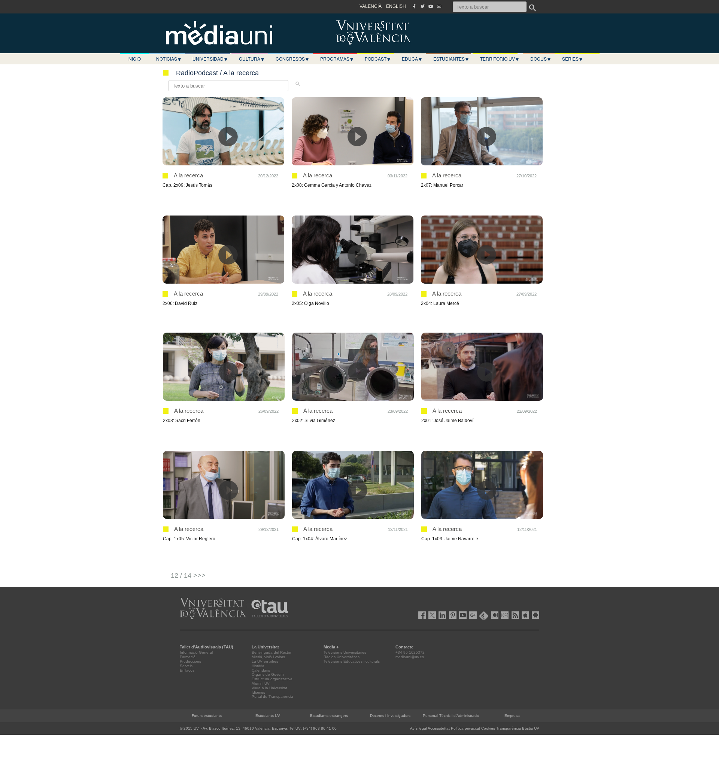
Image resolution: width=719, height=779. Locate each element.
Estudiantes (450, 59)
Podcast (377, 59)
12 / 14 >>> (188, 575)
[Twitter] (422, 6)
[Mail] (439, 6)
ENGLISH (396, 6)
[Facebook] (414, 6)
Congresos (292, 59)
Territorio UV (499, 59)
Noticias (168, 59)
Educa (412, 59)
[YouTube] (430, 6)
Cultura (251, 59)
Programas (336, 59)
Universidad (209, 59)
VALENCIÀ (371, 6)
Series (572, 59)
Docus (540, 59)
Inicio (134, 58)
